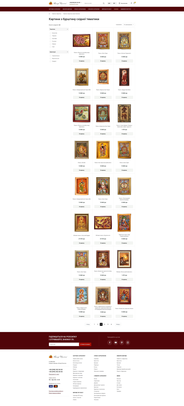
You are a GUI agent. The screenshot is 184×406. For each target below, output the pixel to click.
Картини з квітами (77, 377)
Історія (118, 383)
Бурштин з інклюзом (99, 389)
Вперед (118, 324)
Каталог (119, 378)
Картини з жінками (78, 375)
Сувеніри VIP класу (78, 395)
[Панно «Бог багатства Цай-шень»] (103, 150)
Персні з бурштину (121, 371)
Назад (88, 324)
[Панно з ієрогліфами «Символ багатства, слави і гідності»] (124, 113)
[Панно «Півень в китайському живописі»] (82, 113)
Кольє (95, 367)
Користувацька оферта (55, 393)
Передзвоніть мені (73, 4)
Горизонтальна (55, 55)
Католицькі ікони (77, 363)
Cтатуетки (96, 391)
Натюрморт (76, 386)
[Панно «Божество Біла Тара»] (103, 113)
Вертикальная (55, 58)
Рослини (54, 41)
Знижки (116, 9)
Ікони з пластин (77, 397)
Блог (118, 389)
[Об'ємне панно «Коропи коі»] (103, 223)
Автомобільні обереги (99, 393)
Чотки (118, 365)
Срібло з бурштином (80, 9)
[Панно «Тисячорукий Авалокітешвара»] (124, 186)
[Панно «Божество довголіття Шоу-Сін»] (103, 259)
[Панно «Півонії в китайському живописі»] (82, 40)
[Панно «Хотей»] (82, 150)
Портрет (75, 365)
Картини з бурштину (54, 9)
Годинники (97, 380)
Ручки (95, 378)
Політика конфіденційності (56, 391)
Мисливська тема (77, 373)
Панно (74, 369)
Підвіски (96, 365)
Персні (95, 369)
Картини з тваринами (78, 371)
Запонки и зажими (99, 371)
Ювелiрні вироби (67, 9)
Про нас (119, 380)
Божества (54, 33)
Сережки (96, 358)
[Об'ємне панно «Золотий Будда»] (82, 223)
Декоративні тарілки (99, 385)
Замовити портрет (126, 9)
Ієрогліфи (54, 38)
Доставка (119, 385)
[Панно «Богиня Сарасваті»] (124, 41)
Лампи (74, 399)
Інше (53, 46)
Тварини (54, 35)
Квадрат (54, 61)
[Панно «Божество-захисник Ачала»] (124, 296)
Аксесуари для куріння (100, 395)
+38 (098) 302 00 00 (56, 370)
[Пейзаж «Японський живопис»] (124, 259)
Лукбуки (119, 391)
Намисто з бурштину (122, 358)
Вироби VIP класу (106, 9)
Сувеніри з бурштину (94, 9)
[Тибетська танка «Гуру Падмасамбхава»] (124, 223)
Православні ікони (78, 358)
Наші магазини (124, 3)
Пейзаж (54, 44)
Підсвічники (97, 397)
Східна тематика (77, 381)
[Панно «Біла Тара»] (103, 41)
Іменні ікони (76, 360)
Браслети (96, 360)
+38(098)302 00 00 (74, 2)
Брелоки (96, 387)
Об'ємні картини (77, 383)
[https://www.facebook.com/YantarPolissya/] (109, 342)
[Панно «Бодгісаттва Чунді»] (103, 77)
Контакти (119, 387)
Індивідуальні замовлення (80, 388)
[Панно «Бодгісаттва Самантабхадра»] (81, 296)
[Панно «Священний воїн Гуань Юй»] (82, 77)
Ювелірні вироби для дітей (123, 369)
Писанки (96, 399)
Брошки (96, 363)
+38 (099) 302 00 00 (56, 372)
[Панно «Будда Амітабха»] (124, 77)
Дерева (96, 383)
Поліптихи (75, 379)
